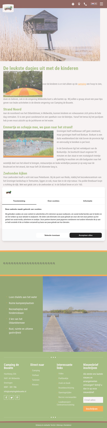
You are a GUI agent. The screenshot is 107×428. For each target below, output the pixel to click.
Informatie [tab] (87, 201)
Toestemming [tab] (19, 201)
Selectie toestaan (52, 235)
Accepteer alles (86, 235)
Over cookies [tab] (53, 201)
